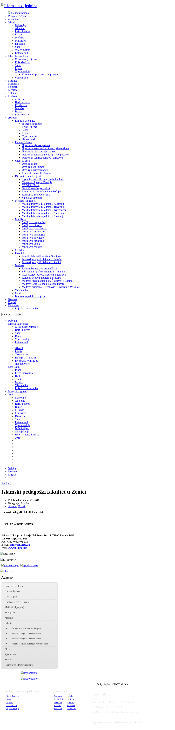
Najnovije (20, 25)
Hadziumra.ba (22, 102)
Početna (12, 320)
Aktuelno (20, 28)
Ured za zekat (29, 163)
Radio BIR (59, 699)
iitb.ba (71, 699)
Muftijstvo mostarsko (33, 231)
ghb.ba (71, 702)
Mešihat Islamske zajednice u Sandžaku (43, 213)
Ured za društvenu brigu (35, 169)
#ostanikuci (14, 19)
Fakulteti (13, 86)
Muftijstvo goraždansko (34, 228)
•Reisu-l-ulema (12, 696)
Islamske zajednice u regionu (30, 296)
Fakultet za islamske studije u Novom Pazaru (30, 644)
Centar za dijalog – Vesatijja (37, 182)
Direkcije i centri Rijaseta (28, 176)
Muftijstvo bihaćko (32, 225)
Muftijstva (20, 40)
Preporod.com (22, 114)
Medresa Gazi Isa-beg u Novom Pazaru (43, 283)
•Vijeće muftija (12, 708)
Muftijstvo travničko (33, 237)
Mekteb (19, 293)
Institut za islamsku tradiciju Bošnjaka (42, 191)
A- (9, 483)
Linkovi (12, 96)
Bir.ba (18, 111)
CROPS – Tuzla (30, 185)
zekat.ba (57, 705)
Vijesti (11, 22)
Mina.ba (19, 108)
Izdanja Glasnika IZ (25, 357)
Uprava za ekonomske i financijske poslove (45, 148)
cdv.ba (70, 696)
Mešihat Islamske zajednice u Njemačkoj (44, 209)
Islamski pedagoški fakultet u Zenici (41, 262)
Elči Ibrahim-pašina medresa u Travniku (43, 271)
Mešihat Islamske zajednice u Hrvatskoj (43, 206)
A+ (3, 483)
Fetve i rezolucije (24, 372)
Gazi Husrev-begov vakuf (36, 188)
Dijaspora (20, 43)
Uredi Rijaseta (22, 160)
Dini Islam (13, 366)
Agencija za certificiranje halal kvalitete (43, 179)
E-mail (21, 506)
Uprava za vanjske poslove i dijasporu (42, 157)
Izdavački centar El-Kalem (36, 173)
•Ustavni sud (11, 705)
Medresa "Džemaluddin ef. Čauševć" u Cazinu (47, 280)
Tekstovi (19, 379)
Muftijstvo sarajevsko (33, 234)
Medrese (12, 89)
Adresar (12, 117)
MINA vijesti (22, 428)
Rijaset (18, 34)
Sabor (18, 46)
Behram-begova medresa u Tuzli (39, 268)
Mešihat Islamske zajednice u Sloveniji (43, 216)
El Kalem (71, 705)
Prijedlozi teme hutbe (26, 308)
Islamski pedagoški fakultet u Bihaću (42, 259)
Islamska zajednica (18, 56)
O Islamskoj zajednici (26, 59)
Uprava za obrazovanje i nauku (39, 151)
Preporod (58, 696)
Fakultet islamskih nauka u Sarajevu (41, 256)
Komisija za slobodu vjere (36, 194)
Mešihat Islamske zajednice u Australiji (43, 203)
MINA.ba (72, 708)
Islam (18, 369)
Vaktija (12, 93)
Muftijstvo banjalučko (33, 222)
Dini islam (13, 305)
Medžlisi (19, 250)
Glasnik (19, 348)
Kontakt (12, 299)
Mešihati (19, 37)
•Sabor (9, 699)
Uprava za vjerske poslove (36, 145)
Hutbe (18, 376)
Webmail (58, 708)
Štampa (12, 506)
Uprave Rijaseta (23, 142)
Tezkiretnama (22, 354)
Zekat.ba (19, 99)
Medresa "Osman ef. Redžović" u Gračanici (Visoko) (50, 286)
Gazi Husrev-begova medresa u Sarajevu (44, 274)
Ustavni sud (21, 52)
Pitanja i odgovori (17, 16)
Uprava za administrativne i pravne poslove (45, 154)
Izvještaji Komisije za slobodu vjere (26, 362)
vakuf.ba (58, 702)
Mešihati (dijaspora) (25, 200)
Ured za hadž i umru (33, 166)
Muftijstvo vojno (31, 243)
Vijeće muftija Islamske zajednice (40, 74)
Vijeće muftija (22, 49)
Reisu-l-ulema (22, 31)
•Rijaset (9, 702)
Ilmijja (18, 351)
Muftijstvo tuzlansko (33, 240)
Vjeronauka (21, 290)
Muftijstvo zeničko (32, 246)
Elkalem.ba (21, 105)
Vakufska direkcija (32, 197)
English (12, 302)
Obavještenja (22, 431)
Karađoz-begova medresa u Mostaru (41, 277)
